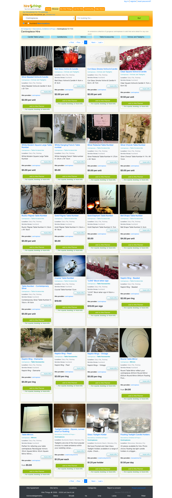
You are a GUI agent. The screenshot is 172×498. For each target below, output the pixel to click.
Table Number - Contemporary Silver (35, 287)
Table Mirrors (27, 434)
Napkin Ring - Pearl (63, 353)
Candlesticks (62, 37)
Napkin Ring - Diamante (32, 359)
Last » (100, 42)
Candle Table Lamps (36, 37)
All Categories (26, 29)
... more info (46, 92)
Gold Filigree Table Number (67, 215)
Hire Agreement (33, 488)
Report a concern (114, 488)
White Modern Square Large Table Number (37, 146)
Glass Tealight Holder (97, 434)
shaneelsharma (136, 458)
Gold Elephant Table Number (100, 215)
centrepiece (36, 95)
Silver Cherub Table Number (133, 145)
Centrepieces (26, 80)
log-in (126, 1)
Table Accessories (107, 37)
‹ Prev (78, 42)
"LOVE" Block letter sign (98, 281)
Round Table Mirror (129, 359)
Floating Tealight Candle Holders (135, 434)
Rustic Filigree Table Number (34, 215)
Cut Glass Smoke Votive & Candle (102, 69)
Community (89, 9)
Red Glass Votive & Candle (66, 69)
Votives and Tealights (135, 37)
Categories (92, 488)
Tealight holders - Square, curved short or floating (69, 430)
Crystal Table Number (64, 278)
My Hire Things (66, 9)
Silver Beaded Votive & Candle (35, 77)
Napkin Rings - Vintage (98, 353)
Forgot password (138, 488)
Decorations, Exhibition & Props (44, 29)
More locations (43, 23)
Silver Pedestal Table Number (100, 145)
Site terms (54, 488)
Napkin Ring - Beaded (130, 278)
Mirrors (83, 37)
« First (71, 42)
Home (48, 9)
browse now (50, 14)
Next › (93, 42)
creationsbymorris (71, 455)
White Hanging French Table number (67, 146)
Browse (55, 9)
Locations (73, 488)
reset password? (144, 1)
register (133, 1)
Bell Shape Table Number (132, 215)
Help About (99, 9)
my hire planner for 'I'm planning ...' (36, 12)
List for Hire (78, 9)
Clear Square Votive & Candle (133, 71)
